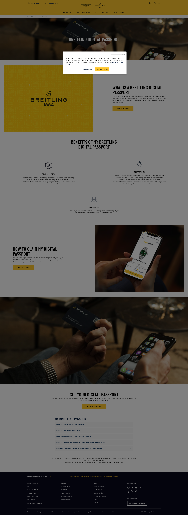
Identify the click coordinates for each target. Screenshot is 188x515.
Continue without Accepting (118, 54)
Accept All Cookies (102, 69)
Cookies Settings (87, 69)
